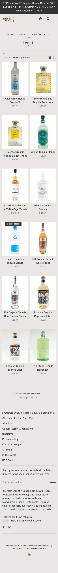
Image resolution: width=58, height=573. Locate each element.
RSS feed (7, 460)
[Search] (48, 19)
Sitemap (7, 450)
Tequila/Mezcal (38, 34)
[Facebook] (3, 527)
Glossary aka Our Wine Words (19, 418)
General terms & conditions (17, 428)
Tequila (29, 37)
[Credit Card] (29, 555)
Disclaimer (8, 434)
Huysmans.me (39, 548)
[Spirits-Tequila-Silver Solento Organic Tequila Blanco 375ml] (15, 133)
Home (10, 34)
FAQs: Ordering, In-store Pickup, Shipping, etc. (28, 413)
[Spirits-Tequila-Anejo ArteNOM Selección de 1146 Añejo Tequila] (15, 186)
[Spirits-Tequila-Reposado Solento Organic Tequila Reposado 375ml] (43, 79)
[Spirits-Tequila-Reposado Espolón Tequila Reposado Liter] (43, 293)
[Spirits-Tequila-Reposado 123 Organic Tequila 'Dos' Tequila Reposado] (43, 239)
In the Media (9, 455)
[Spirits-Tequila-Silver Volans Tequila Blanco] (43, 133)
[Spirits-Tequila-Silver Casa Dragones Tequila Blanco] (15, 239)
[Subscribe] (52, 482)
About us (7, 423)
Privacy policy (10, 439)
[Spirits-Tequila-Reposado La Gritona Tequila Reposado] (43, 346)
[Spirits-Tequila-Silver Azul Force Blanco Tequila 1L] (15, 79)
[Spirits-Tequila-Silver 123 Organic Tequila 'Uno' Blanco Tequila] (15, 293)
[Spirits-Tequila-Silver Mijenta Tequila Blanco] (43, 186)
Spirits (22, 34)
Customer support (12, 444)
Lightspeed (17, 548)
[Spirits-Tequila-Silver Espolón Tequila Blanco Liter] (15, 346)
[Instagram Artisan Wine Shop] (10, 527)
